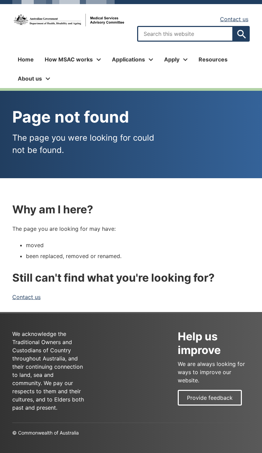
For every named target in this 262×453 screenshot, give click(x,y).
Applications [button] (128, 59)
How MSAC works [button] (69, 59)
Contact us (234, 19)
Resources (213, 59)
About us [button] (30, 78)
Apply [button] (171, 59)
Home (26, 59)
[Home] (68, 20)
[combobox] (185, 34)
